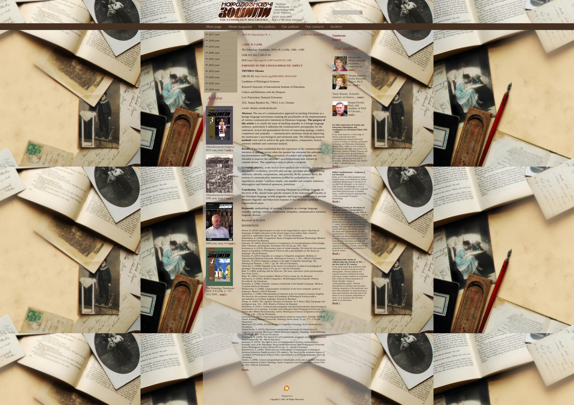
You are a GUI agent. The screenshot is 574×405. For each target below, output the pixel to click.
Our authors (290, 26)
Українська (339, 35)
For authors (267, 26)
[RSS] (287, 388)
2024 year (214, 77)
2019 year (214, 46)
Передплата (287, 396)
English (336, 39)
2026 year (214, 89)
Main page (214, 26)
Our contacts (314, 26)
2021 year (214, 58)
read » (229, 150)
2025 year (214, 83)
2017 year (214, 34)
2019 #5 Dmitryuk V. (314, 34)
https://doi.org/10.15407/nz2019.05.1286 (269, 60)
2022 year (214, 65)
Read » (336, 166)
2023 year (214, 71)
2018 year (214, 40)
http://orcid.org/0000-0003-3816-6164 (275, 76)
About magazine (240, 26)
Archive (336, 26)
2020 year (214, 52)
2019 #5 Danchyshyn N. (255, 34)
